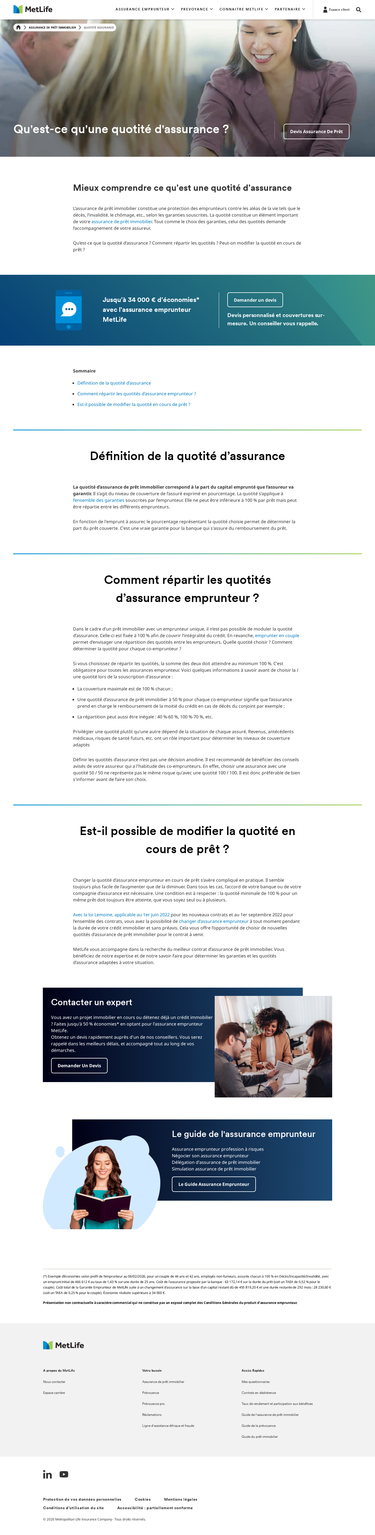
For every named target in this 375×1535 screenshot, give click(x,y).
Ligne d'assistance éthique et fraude (168, 1426)
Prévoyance (150, 1393)
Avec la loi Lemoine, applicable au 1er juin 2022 (121, 915)
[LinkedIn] (47, 1475)
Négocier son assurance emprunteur (210, 1156)
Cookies (143, 1500)
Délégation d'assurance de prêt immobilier (216, 1162)
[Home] (18, 27)
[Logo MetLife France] (63, 1348)
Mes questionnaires (256, 1382)
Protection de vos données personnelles (82, 1500)
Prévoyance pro (153, 1404)
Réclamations (151, 1415)
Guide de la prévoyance (259, 1426)
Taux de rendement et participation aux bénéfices (277, 1404)
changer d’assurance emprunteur (214, 921)
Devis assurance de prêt (316, 131)
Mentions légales (181, 1500)
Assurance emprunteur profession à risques (218, 1149)
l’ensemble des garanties (98, 500)
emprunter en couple (277, 635)
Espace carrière (54, 1393)
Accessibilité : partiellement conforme (155, 1508)
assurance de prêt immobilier (121, 222)
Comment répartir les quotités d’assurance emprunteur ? (136, 394)
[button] (145, 9)
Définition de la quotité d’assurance (114, 383)
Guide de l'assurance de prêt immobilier (270, 1415)
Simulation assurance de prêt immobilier (214, 1169)
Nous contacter (54, 1382)
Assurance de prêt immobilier (52, 27)
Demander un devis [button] (255, 300)
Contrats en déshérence (259, 1393)
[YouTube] (64, 1475)
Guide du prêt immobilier (260, 1437)
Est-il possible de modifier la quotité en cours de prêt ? (133, 404)
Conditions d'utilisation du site (73, 1508)
